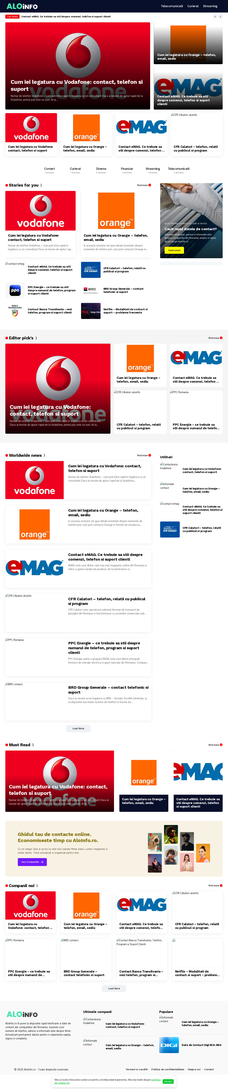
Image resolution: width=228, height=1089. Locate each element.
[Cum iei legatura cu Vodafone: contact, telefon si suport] (77, 66)
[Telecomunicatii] (178, 169)
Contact (209, 1069)
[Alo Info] (23, 6)
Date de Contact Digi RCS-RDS (201, 1045)
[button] (215, 16)
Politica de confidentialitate (167, 1069)
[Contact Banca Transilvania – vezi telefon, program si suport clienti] (15, 311)
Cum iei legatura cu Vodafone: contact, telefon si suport (77, 85)
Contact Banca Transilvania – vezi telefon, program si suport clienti (50, 311)
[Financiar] (127, 169)
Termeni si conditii (137, 1069)
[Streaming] (153, 169)
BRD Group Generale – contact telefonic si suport (123, 290)
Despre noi (194, 1069)
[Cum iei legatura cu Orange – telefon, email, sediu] (188, 43)
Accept (168, 1081)
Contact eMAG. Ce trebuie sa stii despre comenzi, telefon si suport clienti (66, 16)
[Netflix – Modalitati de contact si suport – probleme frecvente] (91, 311)
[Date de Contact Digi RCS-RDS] (169, 1045)
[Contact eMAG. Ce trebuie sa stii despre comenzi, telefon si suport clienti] (188, 89)
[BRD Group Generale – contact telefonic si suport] (91, 290)
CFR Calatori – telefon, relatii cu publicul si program (196, 148)
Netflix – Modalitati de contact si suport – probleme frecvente (125, 311)
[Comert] (49, 169)
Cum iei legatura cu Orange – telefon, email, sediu (186, 57)
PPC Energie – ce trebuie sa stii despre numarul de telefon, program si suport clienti (52, 290)
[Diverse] (101, 169)
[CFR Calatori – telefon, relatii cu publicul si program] (197, 127)
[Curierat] (75, 169)
